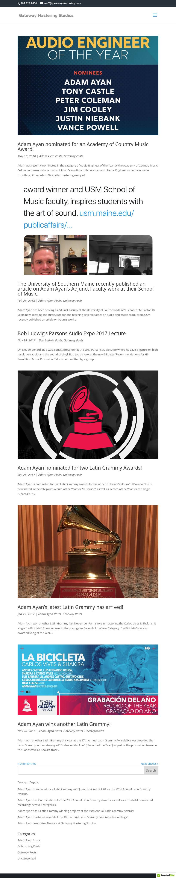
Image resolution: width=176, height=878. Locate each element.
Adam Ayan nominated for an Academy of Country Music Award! (83, 147)
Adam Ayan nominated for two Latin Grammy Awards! (80, 467)
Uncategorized (94, 731)
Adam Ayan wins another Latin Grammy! (64, 724)
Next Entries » (149, 764)
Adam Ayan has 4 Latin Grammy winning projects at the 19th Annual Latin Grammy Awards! (76, 811)
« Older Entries (27, 764)
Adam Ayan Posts (50, 156)
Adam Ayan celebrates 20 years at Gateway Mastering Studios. (57, 823)
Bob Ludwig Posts (50, 340)
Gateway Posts (73, 156)
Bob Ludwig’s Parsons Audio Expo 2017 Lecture (72, 333)
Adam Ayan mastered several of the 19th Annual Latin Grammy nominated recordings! (72, 817)
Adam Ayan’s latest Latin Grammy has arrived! (70, 607)
